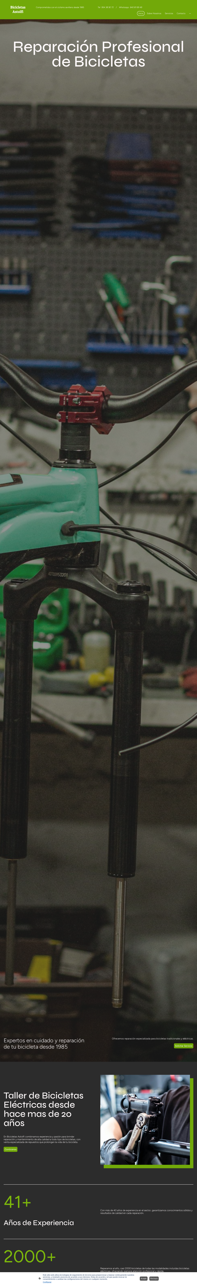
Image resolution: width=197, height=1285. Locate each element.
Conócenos (10, 1149)
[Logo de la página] (18, 16)
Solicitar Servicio (183, 1045)
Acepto (143, 1279)
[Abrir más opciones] (190, 13)
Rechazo (154, 1279)
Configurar (47, 1282)
